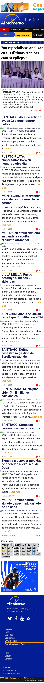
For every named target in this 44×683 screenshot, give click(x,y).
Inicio (4, 29)
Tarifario (8, 667)
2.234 (29, 554)
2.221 (22, 548)
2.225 (10, 551)
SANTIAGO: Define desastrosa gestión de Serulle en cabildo (17, 353)
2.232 (16, 554)
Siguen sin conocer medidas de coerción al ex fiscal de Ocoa (21, 464)
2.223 (35, 548)
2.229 (35, 551)
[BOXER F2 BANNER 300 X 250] (19, 576)
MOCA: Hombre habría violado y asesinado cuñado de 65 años (21, 503)
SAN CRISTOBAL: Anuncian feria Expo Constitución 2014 (22, 315)
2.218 (4, 548)
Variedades (9, 659)
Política (26, 30)
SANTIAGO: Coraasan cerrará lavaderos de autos (20, 426)
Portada (8, 629)
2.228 (29, 551)
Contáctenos (10, 670)
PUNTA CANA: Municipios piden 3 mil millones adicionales (19, 392)
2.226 (16, 551)
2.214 (17, 545)
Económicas (10, 638)
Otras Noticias (16, 30)
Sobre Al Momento (13, 673)
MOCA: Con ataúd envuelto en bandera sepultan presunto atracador (20, 236)
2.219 (10, 548)
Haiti (7, 653)
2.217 (36, 545)
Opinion (8, 656)
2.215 (24, 545)
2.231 (10, 554)
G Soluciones (39, 681)
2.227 (22, 551)
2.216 (30, 545)
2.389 (38, 554)
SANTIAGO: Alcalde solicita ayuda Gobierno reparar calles (21, 120)
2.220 (16, 548)
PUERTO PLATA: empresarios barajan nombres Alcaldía (16, 160)
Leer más (10, 148)
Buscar (39, 35)
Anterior (5, 545)
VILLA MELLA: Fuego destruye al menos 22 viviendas (16, 278)
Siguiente (6, 557)
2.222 (29, 548)
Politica (8, 632)
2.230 (4, 554)
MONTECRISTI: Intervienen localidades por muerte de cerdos (20, 199)
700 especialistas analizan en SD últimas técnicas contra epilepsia (22, 53)
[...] (39, 107)
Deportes (35, 30)
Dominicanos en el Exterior (16, 644)
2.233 (22, 554)
